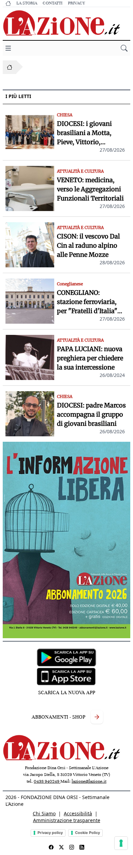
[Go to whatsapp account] (82, 847)
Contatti (52, 3)
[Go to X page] (61, 847)
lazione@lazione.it (89, 781)
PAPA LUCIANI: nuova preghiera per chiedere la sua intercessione (90, 358)
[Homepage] (9, 67)
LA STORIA (26, 3)
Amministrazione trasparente (66, 820)
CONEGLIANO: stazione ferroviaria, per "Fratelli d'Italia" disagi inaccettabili (87, 302)
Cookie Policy (87, 832)
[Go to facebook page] (51, 847)
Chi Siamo (44, 813)
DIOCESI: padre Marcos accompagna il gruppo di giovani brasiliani (91, 414)
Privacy (76, 3)
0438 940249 (47, 781)
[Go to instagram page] (71, 847)
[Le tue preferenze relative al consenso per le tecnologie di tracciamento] (121, 843)
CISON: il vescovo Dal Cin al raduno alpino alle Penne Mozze (88, 245)
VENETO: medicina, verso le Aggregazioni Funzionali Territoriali (90, 189)
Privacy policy (50, 832)
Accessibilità (78, 813)
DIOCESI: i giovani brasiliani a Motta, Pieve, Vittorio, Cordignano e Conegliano (84, 133)
